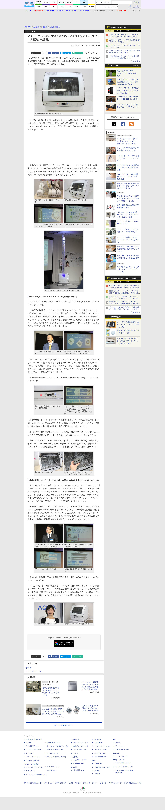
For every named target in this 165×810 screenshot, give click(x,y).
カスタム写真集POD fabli (124, 766)
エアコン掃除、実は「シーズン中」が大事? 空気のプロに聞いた (128, 269)
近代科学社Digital (79, 770)
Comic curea (120, 746)
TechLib (97, 774)
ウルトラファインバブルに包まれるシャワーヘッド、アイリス (128, 158)
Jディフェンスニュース (102, 746)
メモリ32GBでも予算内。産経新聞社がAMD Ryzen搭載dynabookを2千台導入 (127, 81)
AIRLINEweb (99, 742)
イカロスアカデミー (101, 757)
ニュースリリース (33, 671)
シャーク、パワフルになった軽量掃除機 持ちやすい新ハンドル (128, 248)
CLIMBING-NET (78, 763)
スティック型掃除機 (98, 10)
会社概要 (103, 783)
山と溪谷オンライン (79, 760)
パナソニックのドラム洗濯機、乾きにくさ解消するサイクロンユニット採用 (128, 214)
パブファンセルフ (121, 756)
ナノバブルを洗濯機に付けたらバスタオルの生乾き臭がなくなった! (128, 324)
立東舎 (75, 753)
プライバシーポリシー (90, 783)
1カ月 (136, 31)
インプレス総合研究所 (33, 749)
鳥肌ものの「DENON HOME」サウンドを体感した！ (127, 73)
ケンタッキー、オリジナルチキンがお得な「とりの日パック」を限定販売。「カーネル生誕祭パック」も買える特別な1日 (124, 298)
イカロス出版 (96, 739)
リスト (45, 53)
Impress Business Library (55, 749)
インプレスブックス (53, 766)
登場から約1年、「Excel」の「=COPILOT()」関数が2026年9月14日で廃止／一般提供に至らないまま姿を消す (124, 293)
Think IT (29, 742)
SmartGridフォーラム (54, 742)
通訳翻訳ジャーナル (101, 749)
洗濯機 (111, 10)
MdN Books (98, 763)
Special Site (115, 66)
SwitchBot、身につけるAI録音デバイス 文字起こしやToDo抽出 (127, 176)
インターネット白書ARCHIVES (36, 774)
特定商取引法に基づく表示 (132, 783)
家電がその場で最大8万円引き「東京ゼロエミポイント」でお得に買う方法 (128, 340)
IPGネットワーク (118, 760)
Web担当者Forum (32, 746)
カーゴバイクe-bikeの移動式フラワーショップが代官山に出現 (128, 167)
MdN (93, 760)
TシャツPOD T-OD (80, 749)
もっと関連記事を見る (62, 725)
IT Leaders (29, 753)
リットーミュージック (80, 742)
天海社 (118, 742)
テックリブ (95, 771)
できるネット (30, 771)
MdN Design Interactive (102, 767)
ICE (114, 739)
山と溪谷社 (74, 757)
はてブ (67, 53)
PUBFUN (116, 753)
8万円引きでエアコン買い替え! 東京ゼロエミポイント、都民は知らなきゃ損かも (127, 141)
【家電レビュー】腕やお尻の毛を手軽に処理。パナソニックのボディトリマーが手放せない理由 (124, 36)
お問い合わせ (48, 783)
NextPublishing (52, 770)
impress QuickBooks (122, 749)
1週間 (127, 31)
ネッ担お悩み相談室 (32, 760)
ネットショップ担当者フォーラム (58, 746)
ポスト (38, 53)
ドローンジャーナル (32, 757)
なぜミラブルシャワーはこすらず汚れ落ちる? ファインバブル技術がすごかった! (128, 198)
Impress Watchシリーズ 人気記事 (124, 278)
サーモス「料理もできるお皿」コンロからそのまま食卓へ (128, 239)
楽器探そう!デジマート (80, 746)
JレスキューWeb (100, 753)
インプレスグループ (115, 783)
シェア (55, 53)
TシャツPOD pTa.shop (124, 763)
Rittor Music (75, 739)
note (79, 53)
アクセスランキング (118, 27)
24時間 (118, 31)
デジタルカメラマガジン (34, 767)
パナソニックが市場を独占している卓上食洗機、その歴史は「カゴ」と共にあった (53, 711)
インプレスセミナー (53, 753)
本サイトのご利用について (32, 783)
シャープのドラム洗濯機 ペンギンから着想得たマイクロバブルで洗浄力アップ (128, 185)
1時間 (109, 31)
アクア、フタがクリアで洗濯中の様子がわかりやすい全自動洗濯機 (90, 708)
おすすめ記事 (116, 317)
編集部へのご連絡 (75, 783)
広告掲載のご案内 (60, 783)
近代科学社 (74, 767)
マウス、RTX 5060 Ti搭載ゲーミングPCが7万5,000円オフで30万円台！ (127, 90)
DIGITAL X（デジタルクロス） (57, 757)
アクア (29, 668)
